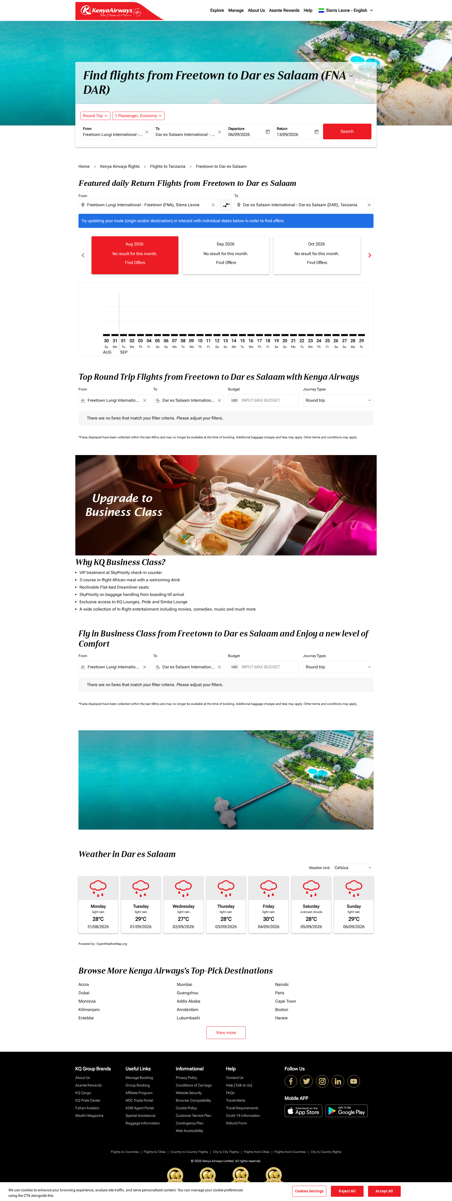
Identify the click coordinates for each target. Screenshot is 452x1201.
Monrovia (87, 1001)
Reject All (347, 1191)
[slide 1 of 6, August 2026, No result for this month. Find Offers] (135, 255)
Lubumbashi (188, 1017)
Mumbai (184, 984)
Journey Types (314, 389)
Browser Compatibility (193, 1100)
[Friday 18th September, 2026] (267, 335)
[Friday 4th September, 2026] (148, 335)
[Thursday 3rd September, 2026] (140, 335)
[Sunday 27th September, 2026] (344, 335)
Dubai (83, 992)
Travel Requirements (242, 1108)
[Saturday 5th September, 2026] (157, 335)
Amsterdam (188, 1009)
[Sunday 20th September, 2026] (284, 335)
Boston (281, 1009)
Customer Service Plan (193, 1115)
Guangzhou (187, 992)
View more (226, 1032)
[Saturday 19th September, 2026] (276, 335)
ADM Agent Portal (140, 1108)
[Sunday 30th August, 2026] (106, 335)
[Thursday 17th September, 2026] (259, 335)
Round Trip (93, 115)
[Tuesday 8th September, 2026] (182, 335)
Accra (83, 984)
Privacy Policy (186, 1078)
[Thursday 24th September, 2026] (318, 335)
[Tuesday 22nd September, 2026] (301, 335)
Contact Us (235, 1078)
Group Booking (138, 1085)
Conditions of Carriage (194, 1085)
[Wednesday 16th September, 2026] (250, 335)
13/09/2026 (287, 134)
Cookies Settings (309, 1191)
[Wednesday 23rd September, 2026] (310, 335)
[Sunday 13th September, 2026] (225, 335)
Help (308, 10)
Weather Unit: (319, 868)
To (158, 129)
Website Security (189, 1093)
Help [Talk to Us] (239, 1085)
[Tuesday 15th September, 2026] (242, 335)
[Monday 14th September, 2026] (233, 335)
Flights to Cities (155, 1152)
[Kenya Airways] (291, 1081)
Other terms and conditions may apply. (330, 437)
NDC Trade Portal (139, 1100)
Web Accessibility (189, 1131)
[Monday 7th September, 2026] (174, 335)
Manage (236, 10)
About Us (256, 10)
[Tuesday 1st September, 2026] (123, 335)
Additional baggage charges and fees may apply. (270, 437)
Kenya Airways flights (120, 166)
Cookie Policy (186, 1108)
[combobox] (113, 134)
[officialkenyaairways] (322, 1081)
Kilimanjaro (89, 1009)
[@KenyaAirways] (306, 1081)
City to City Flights (226, 1152)
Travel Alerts (235, 1100)
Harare (281, 1017)
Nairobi (282, 984)
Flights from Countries (290, 1152)
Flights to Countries (125, 1152)
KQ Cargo (83, 1093)
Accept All (384, 1191)
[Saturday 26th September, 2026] (335, 335)
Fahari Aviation (87, 1108)
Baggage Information (143, 1123)
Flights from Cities (256, 1152)
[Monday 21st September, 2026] (293, 335)
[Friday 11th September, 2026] (208, 335)
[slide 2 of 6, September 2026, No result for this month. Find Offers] (226, 255)
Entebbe (86, 1017)
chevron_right (369, 255)
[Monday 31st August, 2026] (114, 335)
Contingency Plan (190, 1123)
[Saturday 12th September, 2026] (216, 335)
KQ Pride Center (87, 1100)
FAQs (230, 1093)
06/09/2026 (239, 134)
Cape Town (285, 1001)
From (87, 129)
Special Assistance (140, 1115)
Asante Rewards (284, 10)
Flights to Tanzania (167, 166)
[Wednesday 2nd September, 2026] (131, 335)
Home (84, 166)
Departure (236, 129)
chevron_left (82, 255)
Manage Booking (139, 1078)
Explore (217, 10)
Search (347, 131)
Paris (279, 992)
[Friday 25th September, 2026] (327, 335)
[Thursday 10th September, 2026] (199, 335)
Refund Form (236, 1123)
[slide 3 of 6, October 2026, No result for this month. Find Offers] (317, 255)
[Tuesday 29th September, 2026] (361, 335)
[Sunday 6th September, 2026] (165, 335)
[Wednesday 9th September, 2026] (191, 335)
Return (282, 129)
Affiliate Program (139, 1093)
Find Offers (135, 262)
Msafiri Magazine (89, 1115)
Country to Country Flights (189, 1152)
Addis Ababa (188, 1001)
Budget (234, 389)
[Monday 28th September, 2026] (352, 335)
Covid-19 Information (243, 1115)
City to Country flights (326, 1152)
